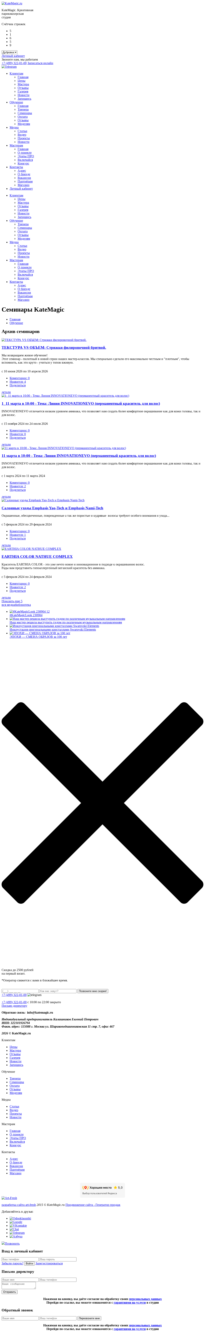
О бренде (24, 174)
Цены (21, 80)
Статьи (22, 131)
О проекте (25, 152)
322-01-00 (14, 1002)
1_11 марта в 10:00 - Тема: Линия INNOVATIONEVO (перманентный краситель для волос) (81, 403)
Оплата (23, 116)
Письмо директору (14, 1005)
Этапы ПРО (26, 156)
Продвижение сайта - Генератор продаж (92, 1204)
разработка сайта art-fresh (19, 1204)
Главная (23, 77)
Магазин (23, 185)
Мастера (23, 84)
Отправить (9, 1291)
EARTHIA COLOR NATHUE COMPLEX (37, 556)
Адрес (22, 170)
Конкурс (23, 163)
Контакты (16, 167)
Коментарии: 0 (20, 378)
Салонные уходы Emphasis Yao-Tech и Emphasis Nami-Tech (52, 508)
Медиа (14, 127)
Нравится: (18, 381)
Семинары (25, 113)
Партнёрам (25, 181)
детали (6, 392)
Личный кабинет (13, 56)
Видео (22, 134)
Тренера (23, 109)
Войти (29, 1263)
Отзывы (23, 88)
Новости (23, 95)
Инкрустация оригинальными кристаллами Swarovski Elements (53, 629)
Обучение (16, 102)
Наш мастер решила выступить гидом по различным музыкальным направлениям (66, 622)
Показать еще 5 (12, 601)
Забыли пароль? (12, 1263)
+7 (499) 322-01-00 (14, 63)
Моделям (24, 124)
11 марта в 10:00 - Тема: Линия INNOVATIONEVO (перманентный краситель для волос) (79, 456)
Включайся (25, 160)
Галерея (23, 91)
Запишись (24, 98)
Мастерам (16, 145)
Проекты (24, 138)
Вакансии (24, 177)
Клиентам (16, 73)
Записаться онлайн (40, 63)
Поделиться (18, 385)
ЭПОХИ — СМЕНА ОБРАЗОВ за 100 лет (38, 636)
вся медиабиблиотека (16, 604)
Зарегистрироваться (49, 1263)
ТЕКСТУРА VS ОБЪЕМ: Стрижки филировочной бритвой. (54, 347)
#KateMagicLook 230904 (26, 615)
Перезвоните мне (89, 1318)
